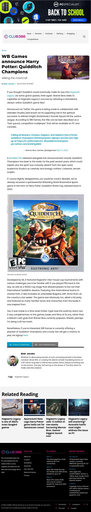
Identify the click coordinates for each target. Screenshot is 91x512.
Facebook (62, 504)
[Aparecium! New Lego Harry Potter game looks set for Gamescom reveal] (34, 407)
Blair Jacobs (9, 84)
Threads (62, 508)
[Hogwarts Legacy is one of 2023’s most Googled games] (12, 407)
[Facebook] (56, 504)
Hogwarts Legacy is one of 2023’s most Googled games (11, 423)
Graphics (72, 483)
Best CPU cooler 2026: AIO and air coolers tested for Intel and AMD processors (56, 483)
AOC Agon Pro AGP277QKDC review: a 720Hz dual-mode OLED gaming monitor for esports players (79, 476)
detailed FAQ (15, 158)
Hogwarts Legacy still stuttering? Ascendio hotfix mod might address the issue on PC (78, 426)
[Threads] (56, 508)
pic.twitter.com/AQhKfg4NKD (26, 144)
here (25, 335)
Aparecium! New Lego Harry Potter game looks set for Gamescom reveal (34, 423)
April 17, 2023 (62, 150)
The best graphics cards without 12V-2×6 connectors (56, 461)
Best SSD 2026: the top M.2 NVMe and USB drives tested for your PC (57, 472)
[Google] (68, 508)
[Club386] (14, 36)
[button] (84, 36)
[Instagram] (70, 504)
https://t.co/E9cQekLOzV (30, 141)
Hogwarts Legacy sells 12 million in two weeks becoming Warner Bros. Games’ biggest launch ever (56, 427)
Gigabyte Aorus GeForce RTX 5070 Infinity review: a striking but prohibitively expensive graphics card (79, 490)
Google (73, 508)
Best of (49, 457)
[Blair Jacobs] (12, 361)
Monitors (72, 469)
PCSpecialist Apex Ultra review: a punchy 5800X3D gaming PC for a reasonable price (79, 462)
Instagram (76, 504)
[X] (84, 504)
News (4, 50)
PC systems (73, 457)
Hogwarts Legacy (22, 377)
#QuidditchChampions (56, 141)
